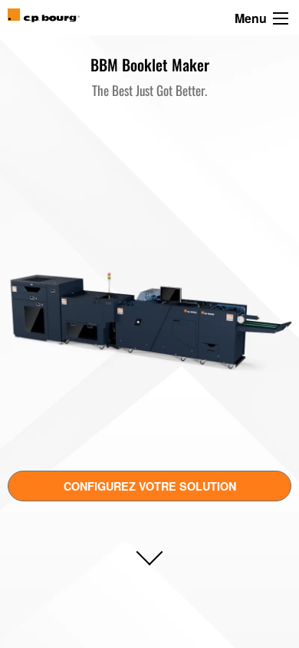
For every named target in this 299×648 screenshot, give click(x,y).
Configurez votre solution (150, 486)
